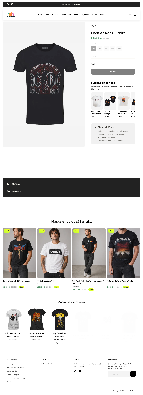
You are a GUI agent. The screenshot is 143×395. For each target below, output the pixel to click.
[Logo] (11, 14)
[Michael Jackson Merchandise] (13, 325)
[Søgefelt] (125, 14)
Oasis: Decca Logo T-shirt (46, 281)
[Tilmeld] (133, 374)
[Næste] (130, 100)
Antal (93, 64)
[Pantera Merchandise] (83, 324)
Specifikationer (14, 184)
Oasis (39, 284)
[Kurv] (135, 14)
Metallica (110, 284)
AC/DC (93, 26)
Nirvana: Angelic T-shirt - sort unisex (16, 281)
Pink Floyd (75, 286)
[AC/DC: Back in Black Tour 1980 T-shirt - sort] (123, 101)
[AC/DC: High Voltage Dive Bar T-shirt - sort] (110, 101)
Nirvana (5, 284)
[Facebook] (12, 4)
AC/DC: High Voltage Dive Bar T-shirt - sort (108, 113)
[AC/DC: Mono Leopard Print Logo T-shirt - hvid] (97, 101)
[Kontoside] (130, 14)
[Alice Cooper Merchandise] (129, 325)
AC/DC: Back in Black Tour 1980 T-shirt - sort (122, 113)
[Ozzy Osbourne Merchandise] (37, 325)
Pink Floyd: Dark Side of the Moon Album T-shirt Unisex (88, 282)
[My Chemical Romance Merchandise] (60, 327)
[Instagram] (7, 4)
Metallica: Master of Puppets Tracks (120, 281)
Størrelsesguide (14, 191)
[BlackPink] (106, 324)
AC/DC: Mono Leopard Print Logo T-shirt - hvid (96, 113)
